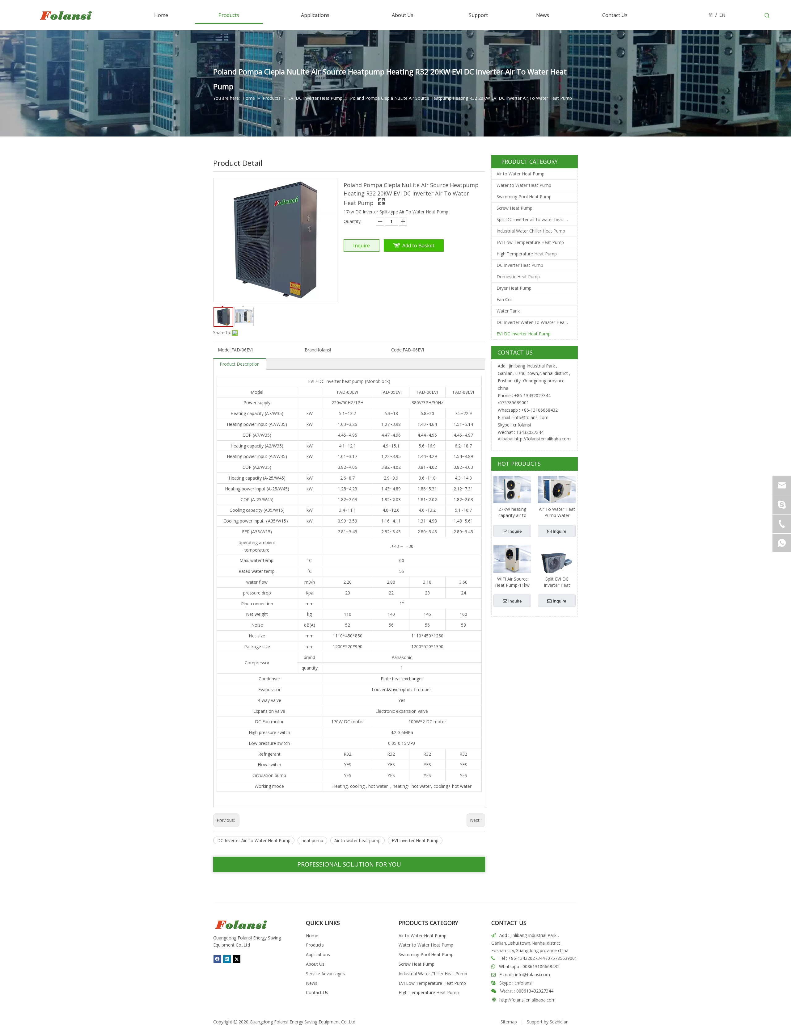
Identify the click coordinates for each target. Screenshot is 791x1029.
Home (312, 936)
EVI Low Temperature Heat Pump (530, 242)
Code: (397, 350)
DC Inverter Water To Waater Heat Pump (537, 322)
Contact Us (317, 992)
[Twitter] (236, 959)
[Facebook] (217, 959)
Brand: (311, 350)
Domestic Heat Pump (518, 276)
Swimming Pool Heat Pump (524, 197)
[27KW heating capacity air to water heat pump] (512, 489)
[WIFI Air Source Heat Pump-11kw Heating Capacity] (512, 559)
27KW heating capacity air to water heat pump (512, 512)
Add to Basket (418, 245)
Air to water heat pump (357, 840)
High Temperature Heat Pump (527, 254)
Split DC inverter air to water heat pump (536, 219)
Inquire (361, 245)
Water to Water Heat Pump (524, 185)
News (311, 983)
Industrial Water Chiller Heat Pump (531, 231)
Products (315, 945)
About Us (315, 964)
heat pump (312, 840)
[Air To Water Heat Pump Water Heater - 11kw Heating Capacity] (557, 489)
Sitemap (509, 1022)
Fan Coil (505, 299)
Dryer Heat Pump (514, 288)
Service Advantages (325, 973)
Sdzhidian (559, 1022)
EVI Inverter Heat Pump (415, 840)
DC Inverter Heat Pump (520, 265)
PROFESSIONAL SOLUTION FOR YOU (349, 864)
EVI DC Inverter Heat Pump (524, 334)
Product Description (240, 364)
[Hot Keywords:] (767, 16)
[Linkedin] (227, 959)
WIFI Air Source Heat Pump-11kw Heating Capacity (512, 582)
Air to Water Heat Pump (520, 174)
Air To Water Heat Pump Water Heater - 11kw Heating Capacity (557, 512)
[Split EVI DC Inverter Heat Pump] (557, 564)
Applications (318, 954)
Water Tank (508, 311)
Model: (224, 350)
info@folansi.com (531, 417)
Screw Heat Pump (514, 208)
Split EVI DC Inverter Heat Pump (557, 582)
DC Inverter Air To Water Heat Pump (253, 840)
